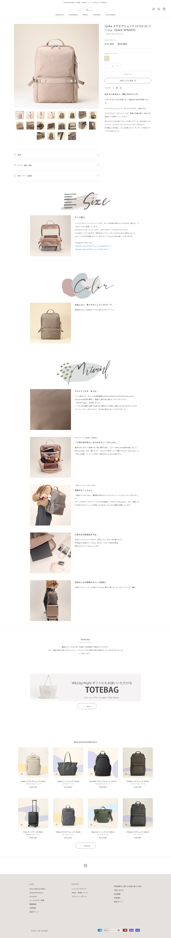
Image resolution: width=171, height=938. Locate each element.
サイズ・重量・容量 (24, 165)
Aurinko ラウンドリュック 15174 (103, 781)
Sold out (128, 74)
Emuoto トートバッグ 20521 (102, 832)
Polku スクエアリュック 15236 (68, 832)
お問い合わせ (119, 890)
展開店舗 (33, 904)
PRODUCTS (59, 15)
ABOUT (85, 15)
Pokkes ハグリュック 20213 (138, 832)
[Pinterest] (121, 88)
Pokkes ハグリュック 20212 (138, 781)
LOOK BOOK (73, 15)
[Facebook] (113, 88)
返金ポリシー (34, 912)
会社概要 (117, 894)
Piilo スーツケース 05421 (33, 832)
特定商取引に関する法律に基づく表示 (128, 886)
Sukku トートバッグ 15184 (68, 781)
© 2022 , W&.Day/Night (39, 931)
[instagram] (85, 865)
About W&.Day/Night (37, 889)
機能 (19, 155)
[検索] (159, 9)
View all (87, 846)
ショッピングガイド (79, 889)
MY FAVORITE (111, 15)
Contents (33, 896)
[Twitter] (117, 88)
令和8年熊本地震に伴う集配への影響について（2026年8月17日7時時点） (85, 2)
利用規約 (33, 908)
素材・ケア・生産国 (24, 176)
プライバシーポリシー (80, 896)
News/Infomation (36, 892)
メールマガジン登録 (37, 900)
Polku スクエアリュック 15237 (33, 781)
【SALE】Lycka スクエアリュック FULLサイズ (91, 249)
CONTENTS (97, 15)
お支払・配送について (80, 892)
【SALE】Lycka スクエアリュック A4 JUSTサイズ (93, 246)
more (88, 706)
